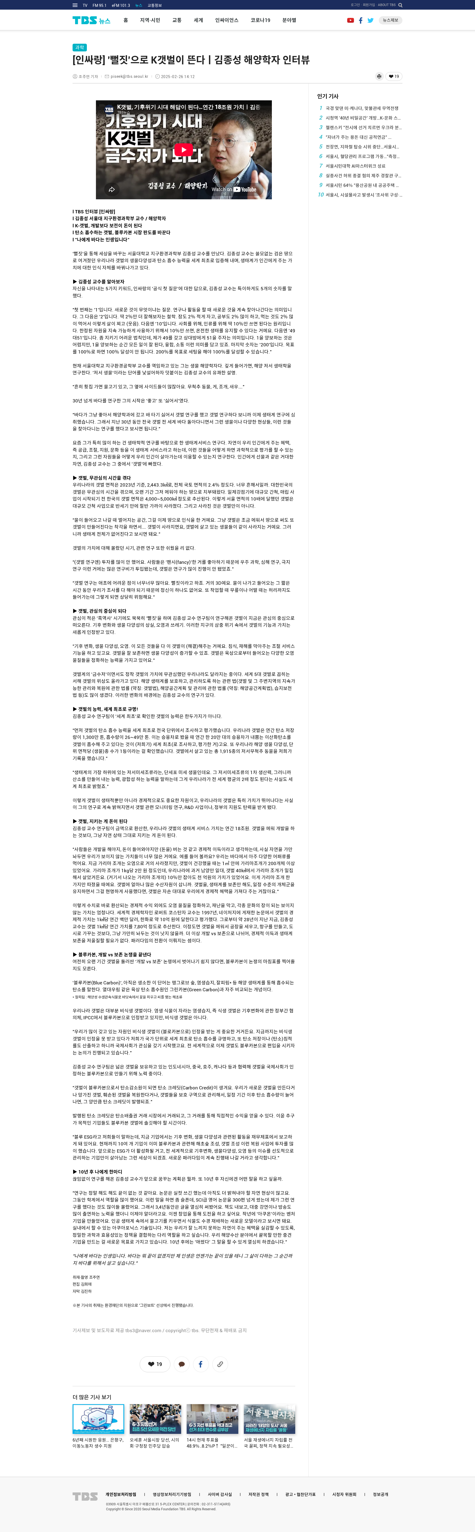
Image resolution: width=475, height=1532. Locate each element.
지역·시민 (150, 20)
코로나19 (260, 20)
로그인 (355, 5)
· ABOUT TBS (386, 5)
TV (85, 5)
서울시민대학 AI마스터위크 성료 (352, 166)
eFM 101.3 (121, 5)
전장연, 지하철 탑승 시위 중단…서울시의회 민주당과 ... (360, 146)
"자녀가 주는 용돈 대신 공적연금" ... (355, 137)
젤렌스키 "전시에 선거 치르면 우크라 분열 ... (360, 127)
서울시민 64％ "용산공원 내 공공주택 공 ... (360, 185)
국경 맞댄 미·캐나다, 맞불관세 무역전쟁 (359, 108)
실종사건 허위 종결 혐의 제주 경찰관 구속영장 (360, 175)
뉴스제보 (390, 20)
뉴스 (138, 5)
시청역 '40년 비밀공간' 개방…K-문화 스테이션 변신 (360, 117)
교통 (177, 20)
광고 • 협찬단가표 (300, 1494)
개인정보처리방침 (121, 1494)
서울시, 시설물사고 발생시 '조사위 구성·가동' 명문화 (359, 194)
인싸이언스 (227, 20)
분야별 (289, 20)
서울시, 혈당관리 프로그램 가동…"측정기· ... (360, 156)
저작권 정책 (258, 1494)
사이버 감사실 (220, 1494)
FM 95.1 (100, 5)
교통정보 (155, 5)
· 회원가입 (368, 5)
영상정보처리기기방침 (172, 1494)
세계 (198, 20)
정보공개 (380, 1494)
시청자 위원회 (344, 1494)
